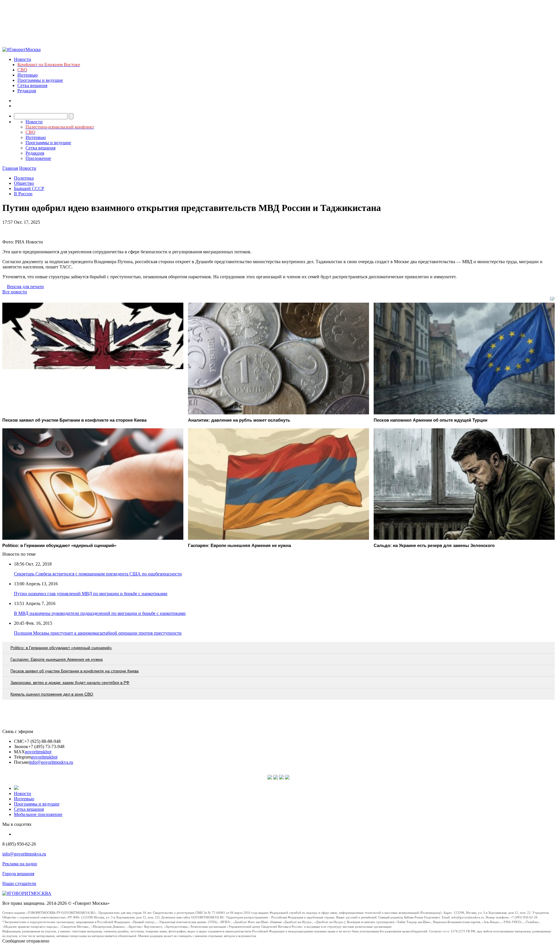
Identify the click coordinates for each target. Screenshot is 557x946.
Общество (24, 183)
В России (23, 193)
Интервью (27, 75)
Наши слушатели (19, 883)
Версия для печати (25, 286)
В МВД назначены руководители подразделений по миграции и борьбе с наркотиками (100, 613)
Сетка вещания (32, 85)
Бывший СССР (29, 188)
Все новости (14, 291)
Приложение (38, 158)
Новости (22, 59)
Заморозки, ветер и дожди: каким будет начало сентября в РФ (69, 682)
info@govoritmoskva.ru (51, 762)
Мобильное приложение (38, 814)
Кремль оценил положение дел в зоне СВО (51, 694)
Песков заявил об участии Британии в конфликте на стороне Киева (74, 671)
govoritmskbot (38, 751)
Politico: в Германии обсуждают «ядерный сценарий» (61, 647)
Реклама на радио (19, 863)
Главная (10, 168)
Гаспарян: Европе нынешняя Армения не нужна (56, 659)
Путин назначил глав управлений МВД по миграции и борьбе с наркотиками (90, 593)
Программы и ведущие (40, 80)
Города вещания (18, 873)
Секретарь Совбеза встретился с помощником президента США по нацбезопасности (98, 573)
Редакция (26, 90)
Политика (24, 178)
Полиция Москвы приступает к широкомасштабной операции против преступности (98, 633)
